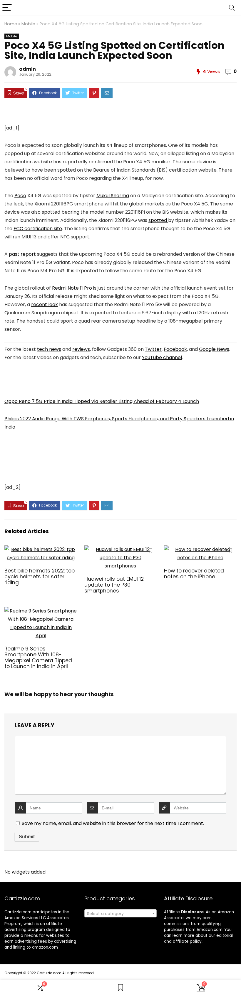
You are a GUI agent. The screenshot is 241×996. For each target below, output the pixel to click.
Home (10, 24)
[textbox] (121, 913)
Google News (214, 349)
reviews (81, 349)
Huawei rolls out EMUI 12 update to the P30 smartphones (114, 584)
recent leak (44, 304)
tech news (49, 349)
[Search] (232, 8)
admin (27, 69)
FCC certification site (38, 228)
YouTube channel (162, 357)
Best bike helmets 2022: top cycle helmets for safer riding (39, 576)
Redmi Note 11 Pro (72, 288)
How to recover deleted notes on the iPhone (194, 573)
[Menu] (7, 8)
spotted (158, 220)
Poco (20, 195)
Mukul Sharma (112, 195)
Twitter (153, 349)
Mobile (28, 24)
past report (22, 254)
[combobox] (120, 913)
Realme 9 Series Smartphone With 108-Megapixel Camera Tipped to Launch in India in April (38, 657)
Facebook (175, 349)
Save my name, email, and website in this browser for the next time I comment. (113, 823)
